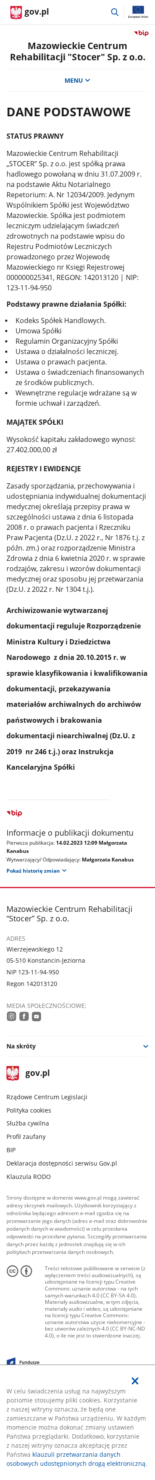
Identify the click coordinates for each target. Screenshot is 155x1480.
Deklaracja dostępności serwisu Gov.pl (61, 1163)
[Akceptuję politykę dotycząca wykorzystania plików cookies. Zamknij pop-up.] (135, 1380)
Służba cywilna (27, 1123)
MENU (74, 80)
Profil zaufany (26, 1136)
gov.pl (37, 1073)
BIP (11, 1150)
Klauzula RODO (28, 1176)
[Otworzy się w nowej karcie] (11, 1016)
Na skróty (21, 1046)
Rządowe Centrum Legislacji (46, 1097)
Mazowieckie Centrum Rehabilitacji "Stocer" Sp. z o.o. (78, 51)
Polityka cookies (28, 1110)
